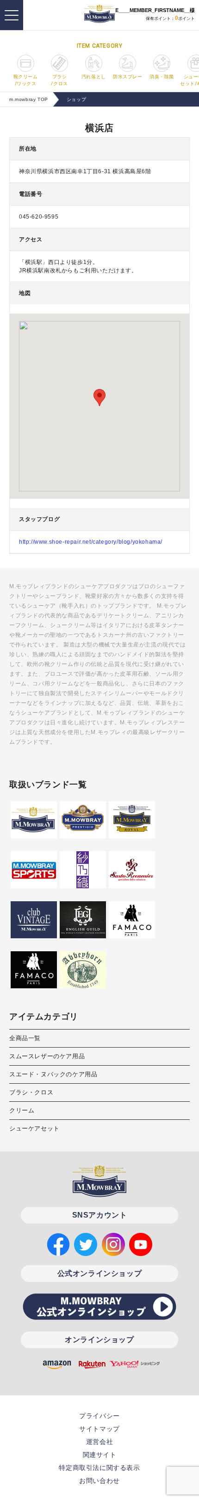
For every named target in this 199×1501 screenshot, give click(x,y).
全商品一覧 (25, 1038)
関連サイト (100, 1454)
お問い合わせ (99, 1480)
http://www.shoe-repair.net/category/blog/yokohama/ (90, 542)
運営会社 (99, 1441)
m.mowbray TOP (28, 99)
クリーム (21, 1110)
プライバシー (99, 1415)
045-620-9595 (38, 217)
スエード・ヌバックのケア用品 (53, 1074)
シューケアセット (34, 1128)
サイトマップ (99, 1428)
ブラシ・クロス (31, 1092)
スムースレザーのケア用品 (47, 1056)
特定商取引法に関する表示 (99, 1467)
